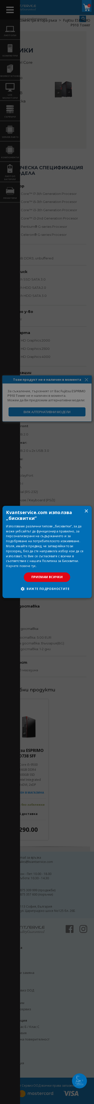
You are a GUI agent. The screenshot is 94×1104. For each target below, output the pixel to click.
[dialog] (46, 552)
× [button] (86, 511)
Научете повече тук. (21, 566)
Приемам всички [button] (47, 577)
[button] (47, 589)
